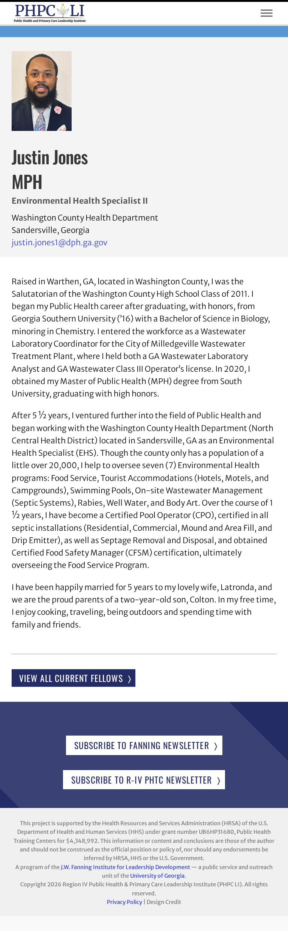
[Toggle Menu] (267, 13)
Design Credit (164, 902)
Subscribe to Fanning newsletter (141, 745)
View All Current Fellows (71, 678)
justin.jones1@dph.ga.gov (59, 243)
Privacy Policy (124, 902)
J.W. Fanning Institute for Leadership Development (125, 867)
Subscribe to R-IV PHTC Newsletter (141, 779)
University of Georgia (157, 875)
